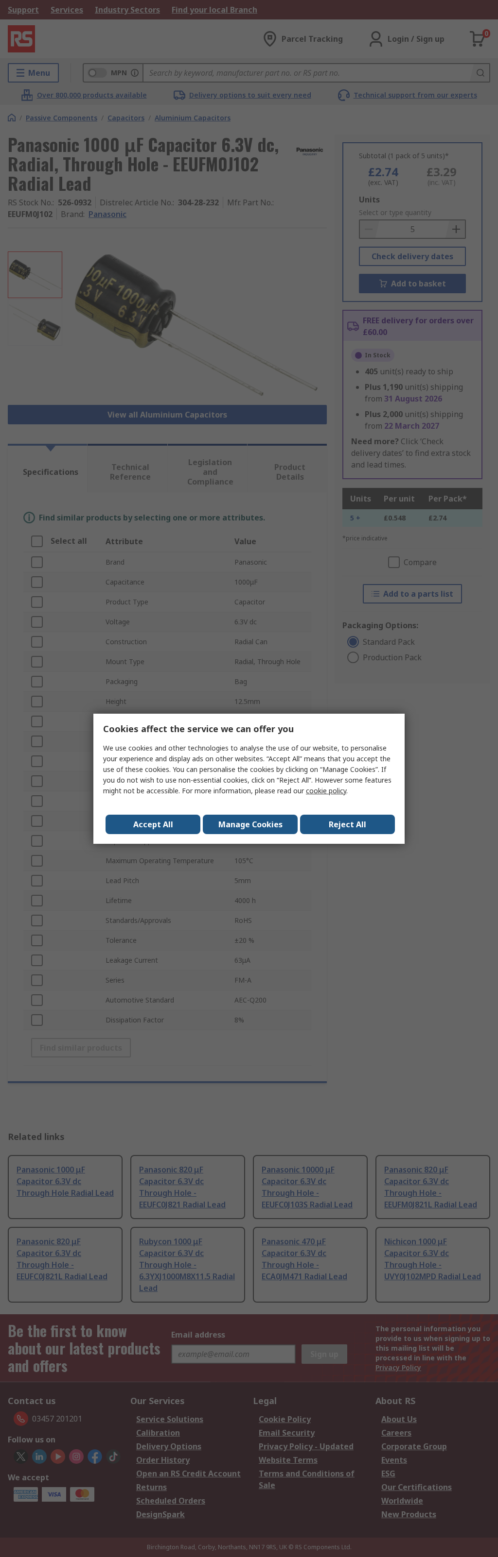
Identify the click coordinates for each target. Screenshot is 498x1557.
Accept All (153, 824)
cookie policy (326, 790)
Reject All (347, 824)
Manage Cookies (250, 824)
